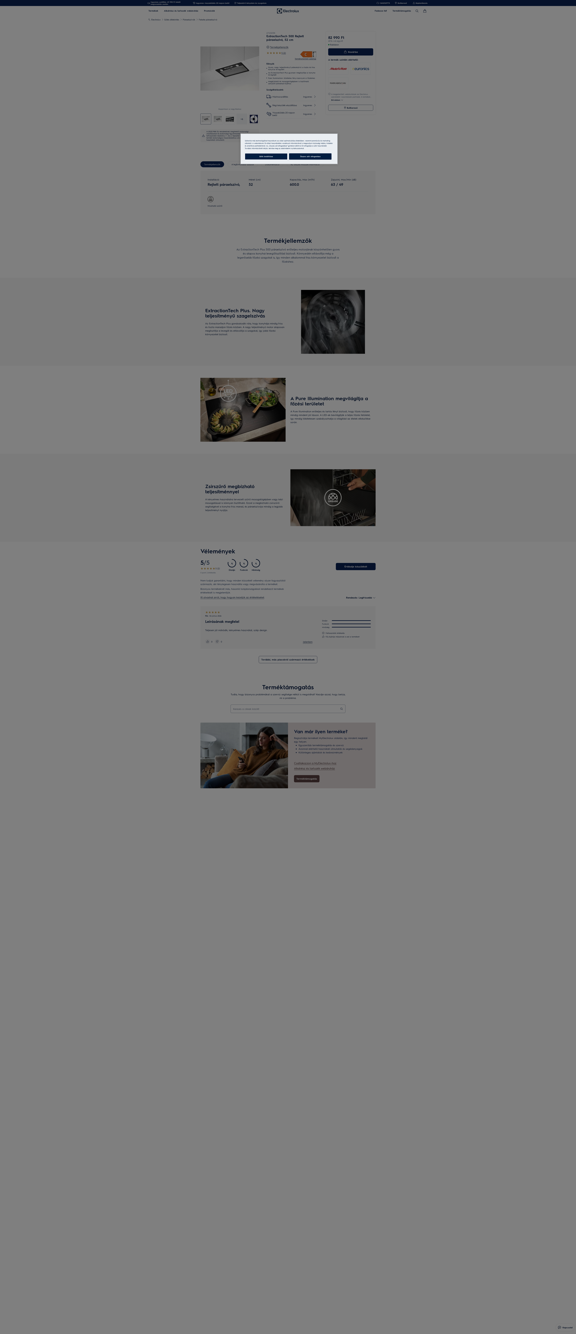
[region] (289, 148)
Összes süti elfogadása (310, 156)
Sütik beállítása (266, 156)
